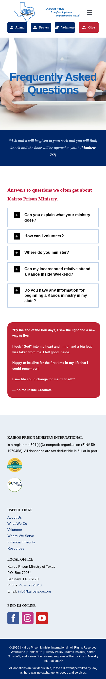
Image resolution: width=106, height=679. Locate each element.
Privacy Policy (53, 652)
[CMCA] (14, 479)
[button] (53, 217)
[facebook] (13, 618)
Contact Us (34, 652)
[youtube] (42, 618)
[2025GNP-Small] (14, 459)
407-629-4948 (30, 585)
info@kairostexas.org (34, 591)
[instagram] (28, 618)
